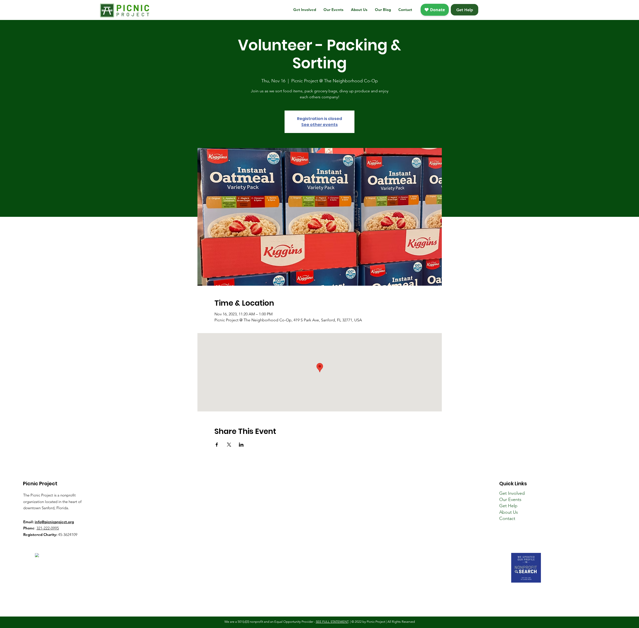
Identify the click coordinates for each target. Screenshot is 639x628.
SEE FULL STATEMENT (332, 622)
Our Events (510, 499)
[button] (305, 10)
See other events (319, 124)
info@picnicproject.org (54, 521)
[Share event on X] (229, 445)
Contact (507, 518)
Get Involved (512, 493)
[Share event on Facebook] (216, 445)
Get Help (508, 505)
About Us (508, 512)
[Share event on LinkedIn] (241, 445)
